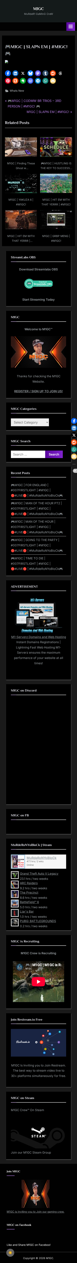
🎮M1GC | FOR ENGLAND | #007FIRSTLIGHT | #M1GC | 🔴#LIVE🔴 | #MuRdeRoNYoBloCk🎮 (37, 490)
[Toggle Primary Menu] (70, 26)
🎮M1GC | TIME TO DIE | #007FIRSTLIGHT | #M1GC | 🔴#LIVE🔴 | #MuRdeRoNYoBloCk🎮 (37, 563)
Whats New (17, 90)
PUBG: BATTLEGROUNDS (38, 921)
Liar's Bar (27, 911)
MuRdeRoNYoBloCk (41, 858)
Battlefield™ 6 (29, 902)
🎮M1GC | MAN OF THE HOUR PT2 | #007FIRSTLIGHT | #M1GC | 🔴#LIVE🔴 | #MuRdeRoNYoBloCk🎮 (37, 508)
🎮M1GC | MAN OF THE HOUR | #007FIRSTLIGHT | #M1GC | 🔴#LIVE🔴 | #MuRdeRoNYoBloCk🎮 (37, 527)
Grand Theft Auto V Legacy (39, 873)
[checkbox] (10, 1253)
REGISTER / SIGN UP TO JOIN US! (38, 391)
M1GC (38, 8)
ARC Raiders (29, 883)
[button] (8, 73)
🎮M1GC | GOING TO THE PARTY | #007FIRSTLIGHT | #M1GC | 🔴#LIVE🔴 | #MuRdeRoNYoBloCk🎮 (37, 545)
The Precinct (29, 892)
